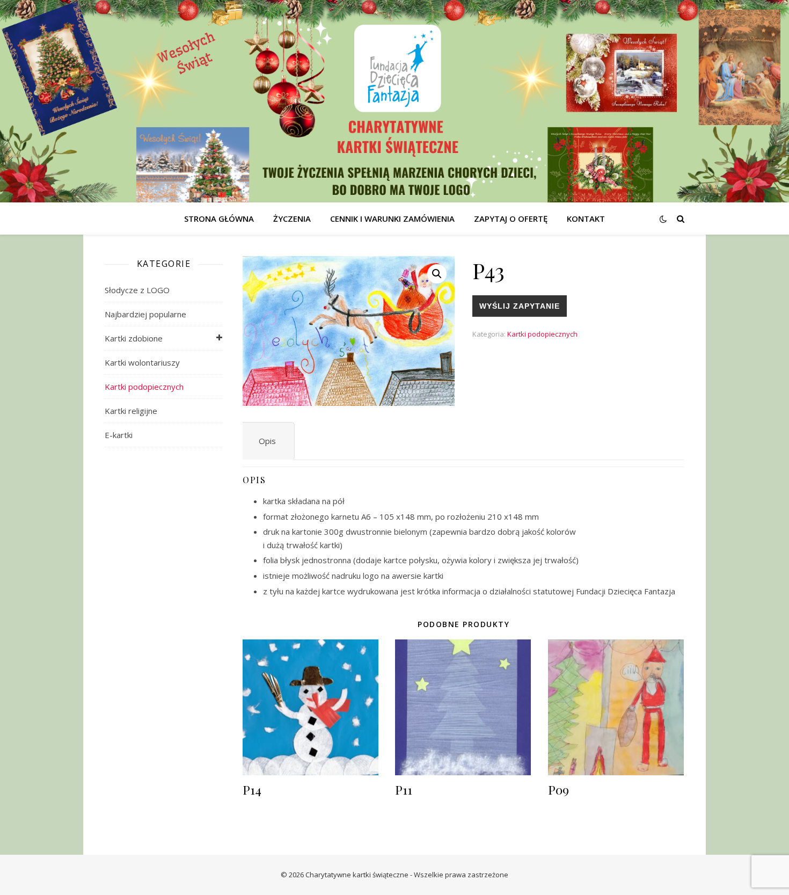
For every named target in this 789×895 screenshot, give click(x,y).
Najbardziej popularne (145, 314)
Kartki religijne (131, 410)
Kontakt (586, 218)
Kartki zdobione (134, 338)
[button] (437, 273)
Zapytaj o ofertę (510, 218)
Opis (267, 440)
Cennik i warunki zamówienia (392, 218)
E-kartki (119, 435)
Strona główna (219, 218)
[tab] (267, 441)
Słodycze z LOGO (137, 290)
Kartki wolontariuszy (142, 362)
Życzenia (292, 218)
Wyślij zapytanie (519, 306)
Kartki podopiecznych (144, 386)
